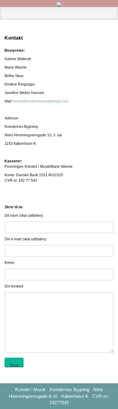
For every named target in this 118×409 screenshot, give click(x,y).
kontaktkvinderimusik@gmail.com (40, 101)
